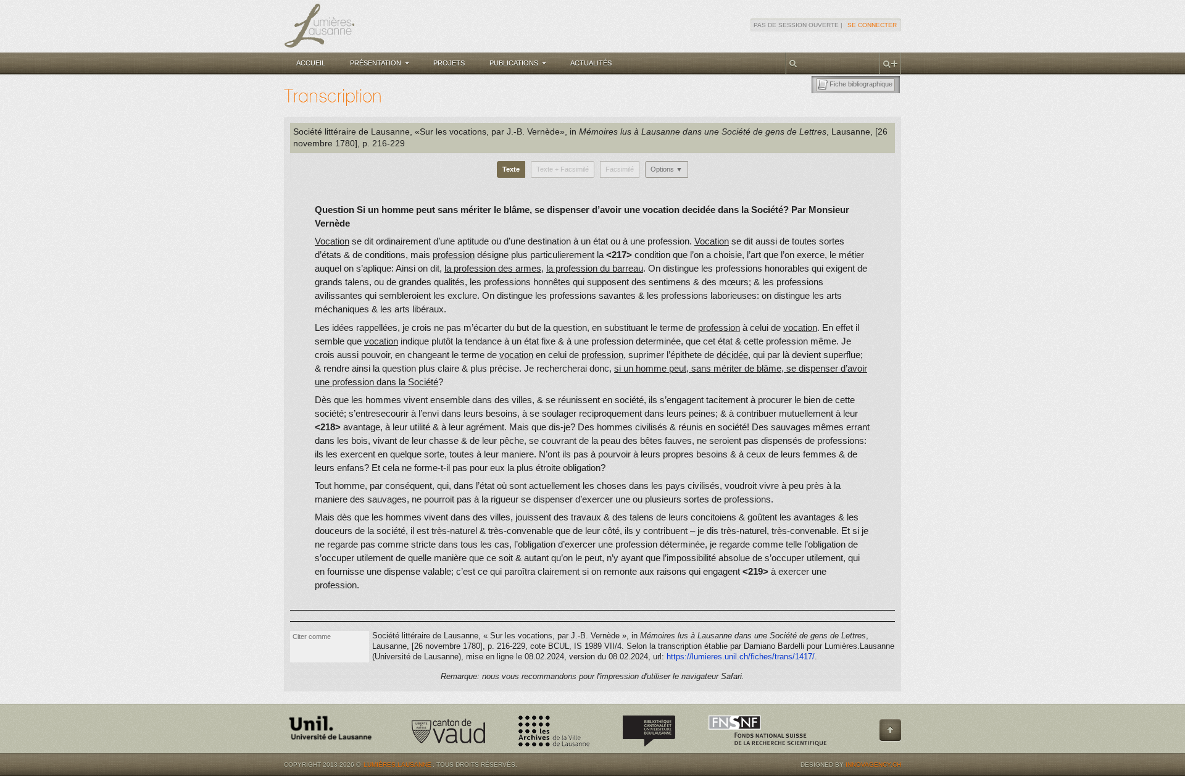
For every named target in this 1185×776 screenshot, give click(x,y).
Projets (449, 63)
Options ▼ (667, 169)
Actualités (591, 63)
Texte (511, 169)
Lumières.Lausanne (397, 764)
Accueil (310, 63)
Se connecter (872, 25)
